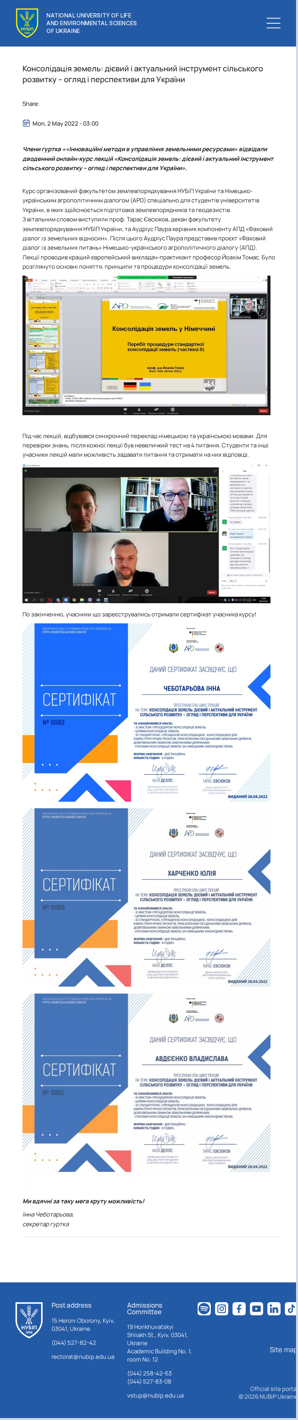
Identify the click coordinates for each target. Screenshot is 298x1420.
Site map (284, 1349)
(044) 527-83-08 (149, 1381)
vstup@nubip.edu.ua (155, 1395)
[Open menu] (273, 23)
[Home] (29, 1320)
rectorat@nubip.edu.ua (83, 1357)
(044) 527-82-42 (74, 1343)
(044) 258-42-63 (149, 1373)
